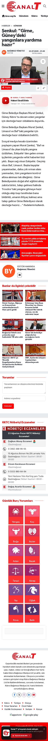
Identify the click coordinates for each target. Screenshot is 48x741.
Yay (16, 600)
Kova (15, 620)
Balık (32, 620)
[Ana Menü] (3, 6)
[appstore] (16, 715)
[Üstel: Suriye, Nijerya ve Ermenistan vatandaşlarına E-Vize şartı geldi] (12, 295)
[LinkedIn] (29, 695)
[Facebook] (14, 695)
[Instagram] (24, 695)
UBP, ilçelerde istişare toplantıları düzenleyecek (35, 360)
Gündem (23, 16)
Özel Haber (27, 706)
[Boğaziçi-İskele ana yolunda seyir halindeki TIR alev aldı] (12, 325)
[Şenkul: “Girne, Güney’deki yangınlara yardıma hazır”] (24, 71)
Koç (32, 522)
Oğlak (32, 600)
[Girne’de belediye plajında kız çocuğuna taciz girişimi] (35, 325)
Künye (39, 709)
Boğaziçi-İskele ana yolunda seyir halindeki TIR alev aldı (12, 335)
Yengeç (16, 522)
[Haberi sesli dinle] (5, 100)
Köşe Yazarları (10, 706)
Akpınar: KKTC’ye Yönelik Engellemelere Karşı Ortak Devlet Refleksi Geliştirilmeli (12, 362)
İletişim (29, 709)
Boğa (16, 541)
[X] (19, 695)
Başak (32, 561)
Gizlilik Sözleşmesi (12, 709)
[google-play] (31, 715)
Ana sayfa (10, 16)
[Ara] (44, 6)
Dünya (28, 703)
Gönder (8, 406)
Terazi (16, 581)
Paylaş (8, 88)
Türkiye (17, 703)
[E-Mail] (19, 275)
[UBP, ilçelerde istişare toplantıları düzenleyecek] (35, 350)
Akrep (32, 581)
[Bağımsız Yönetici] (8, 271)
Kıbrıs (34, 16)
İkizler (32, 541)
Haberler (6, 26)
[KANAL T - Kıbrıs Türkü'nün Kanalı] (24, 6)
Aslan (16, 561)
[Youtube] (33, 695)
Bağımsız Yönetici (26, 269)
